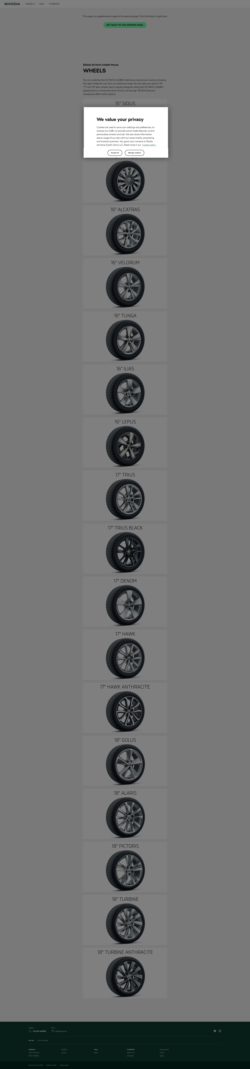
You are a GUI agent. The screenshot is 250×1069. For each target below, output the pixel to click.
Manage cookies (134, 153)
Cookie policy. (149, 144)
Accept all (115, 153)
